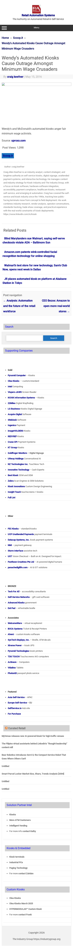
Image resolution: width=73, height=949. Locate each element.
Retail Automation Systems (38, 15)
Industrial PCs (16, 862)
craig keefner (15, 76)
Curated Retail (16, 728)
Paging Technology (18, 868)
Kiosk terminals (16, 857)
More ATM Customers (20, 820)
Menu (36, 27)
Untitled (5, 766)
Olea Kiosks (15, 898)
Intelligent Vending (18, 825)
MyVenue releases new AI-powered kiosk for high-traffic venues (33, 736)
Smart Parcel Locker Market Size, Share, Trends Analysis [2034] (33, 773)
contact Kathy (29, 831)
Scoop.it (8, 155)
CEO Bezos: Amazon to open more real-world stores (56, 306)
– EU (20, 702)
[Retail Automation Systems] (36, 12)
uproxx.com (18, 140)
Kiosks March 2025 (21, 903)
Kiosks (12, 814)
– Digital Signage (26, 453)
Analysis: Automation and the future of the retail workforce (19, 306)
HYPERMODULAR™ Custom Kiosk (25, 909)
